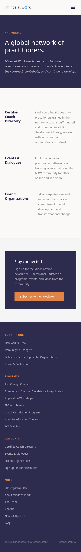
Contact (9, 509)
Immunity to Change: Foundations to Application (34, 391)
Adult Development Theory (21, 419)
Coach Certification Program (22, 412)
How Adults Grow (15, 343)
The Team (11, 502)
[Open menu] (73, 7)
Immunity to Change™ (18, 350)
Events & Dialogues (17, 453)
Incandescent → (67, 542)
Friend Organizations (18, 461)
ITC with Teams (14, 405)
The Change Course (17, 384)
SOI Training (12, 426)
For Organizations (16, 488)
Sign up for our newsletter (21, 468)
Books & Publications (18, 364)
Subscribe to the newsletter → (39, 296)
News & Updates (15, 516)
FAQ (7, 523)
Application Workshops (19, 398)
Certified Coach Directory (20, 446)
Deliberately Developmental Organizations (31, 357)
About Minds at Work (18, 495)
